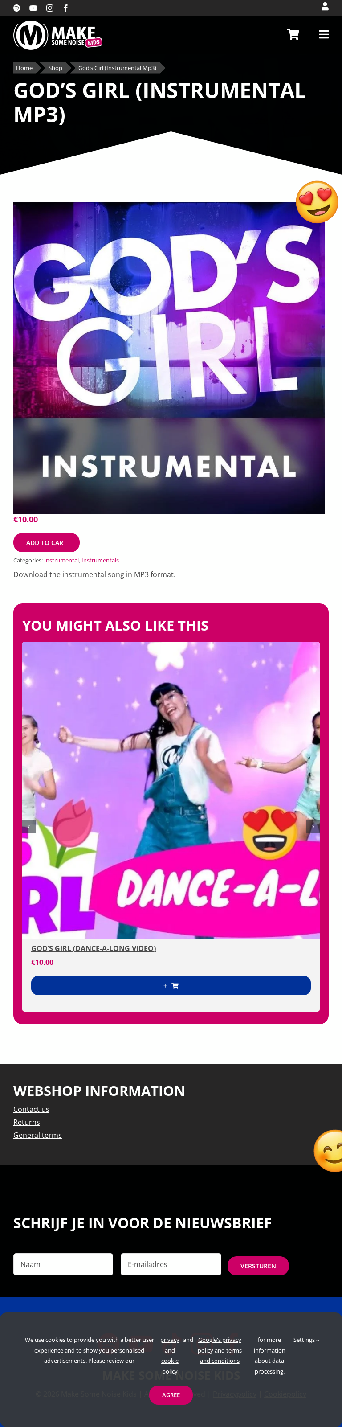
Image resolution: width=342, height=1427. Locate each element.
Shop (55, 68)
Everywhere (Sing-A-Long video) (93, 948)
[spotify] (16, 8)
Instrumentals (100, 560)
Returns (26, 1122)
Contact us (31, 1109)
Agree (171, 1395)
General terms (37, 1135)
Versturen (258, 1266)
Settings (304, 1340)
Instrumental (61, 560)
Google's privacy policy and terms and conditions (220, 1350)
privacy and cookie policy (169, 1355)
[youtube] (33, 8)
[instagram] (49, 8)
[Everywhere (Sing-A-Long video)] (171, 790)
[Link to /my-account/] (325, 6)
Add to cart (46, 542)
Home (24, 68)
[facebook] (65, 8)
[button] (29, 826)
